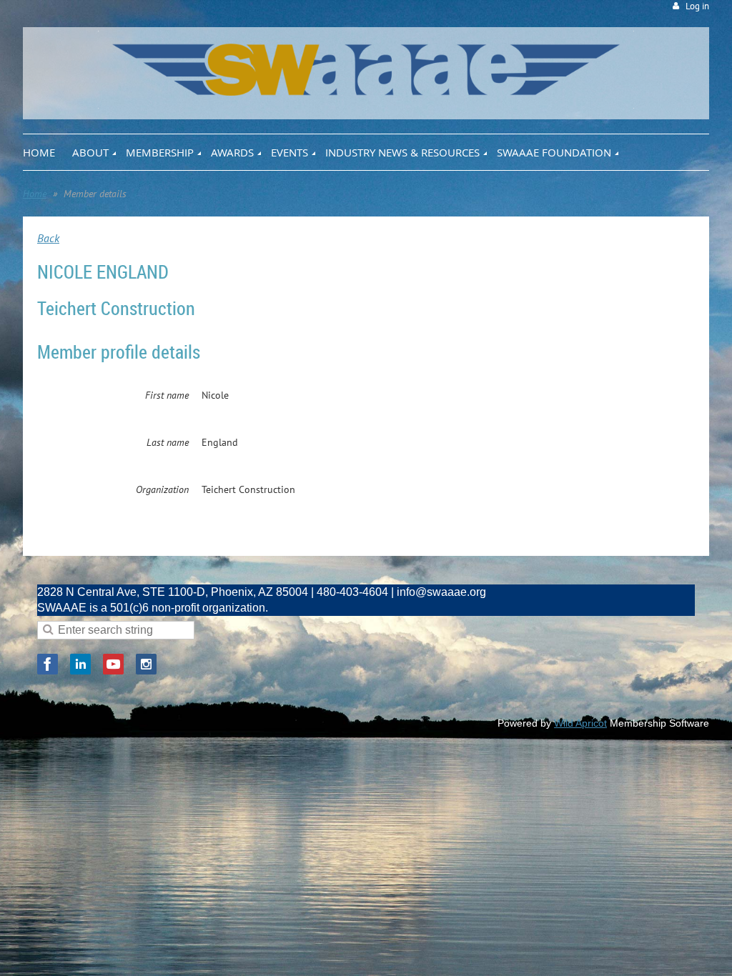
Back (48, 238)
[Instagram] (146, 664)
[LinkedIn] (80, 664)
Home (34, 193)
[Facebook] (47, 664)
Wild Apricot (580, 723)
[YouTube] (113, 664)
